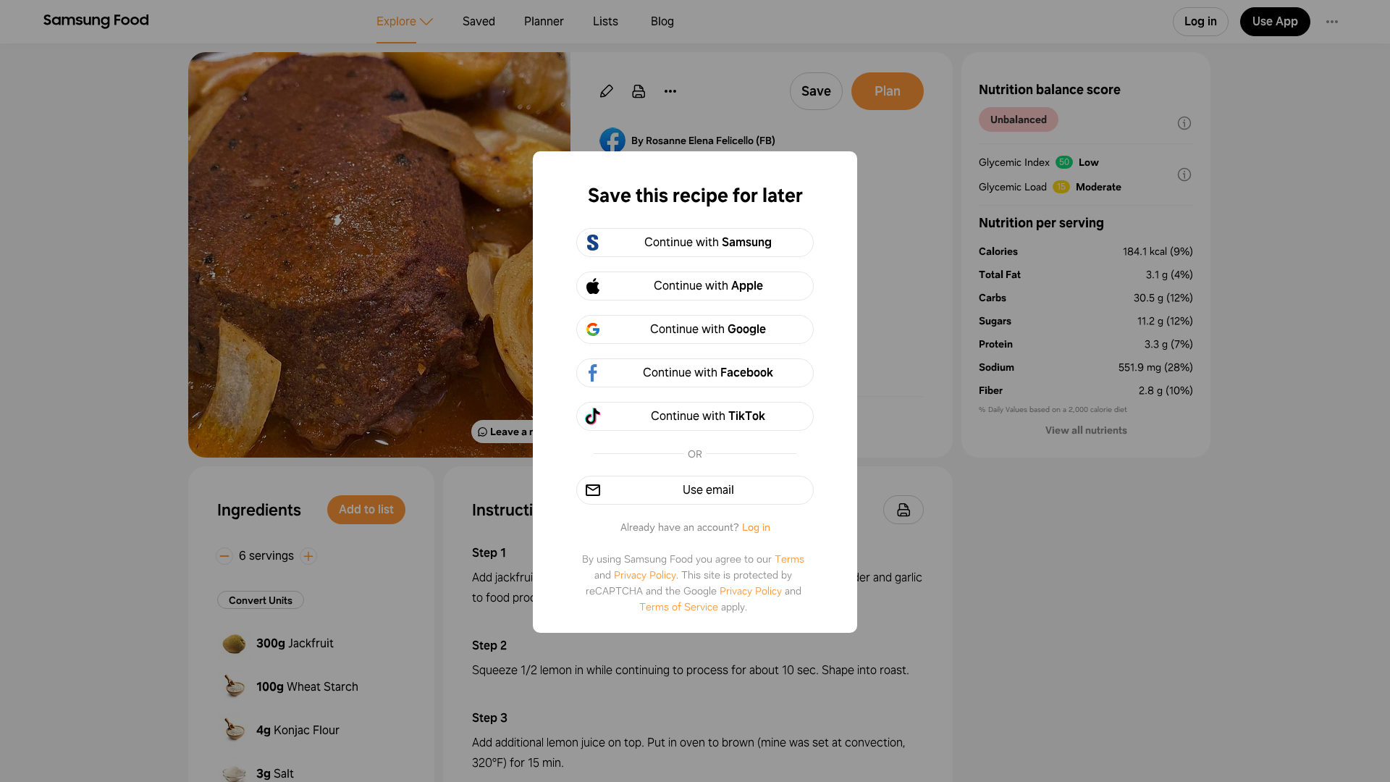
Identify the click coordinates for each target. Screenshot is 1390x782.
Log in (756, 527)
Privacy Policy (645, 574)
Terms (789, 559)
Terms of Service (678, 606)
